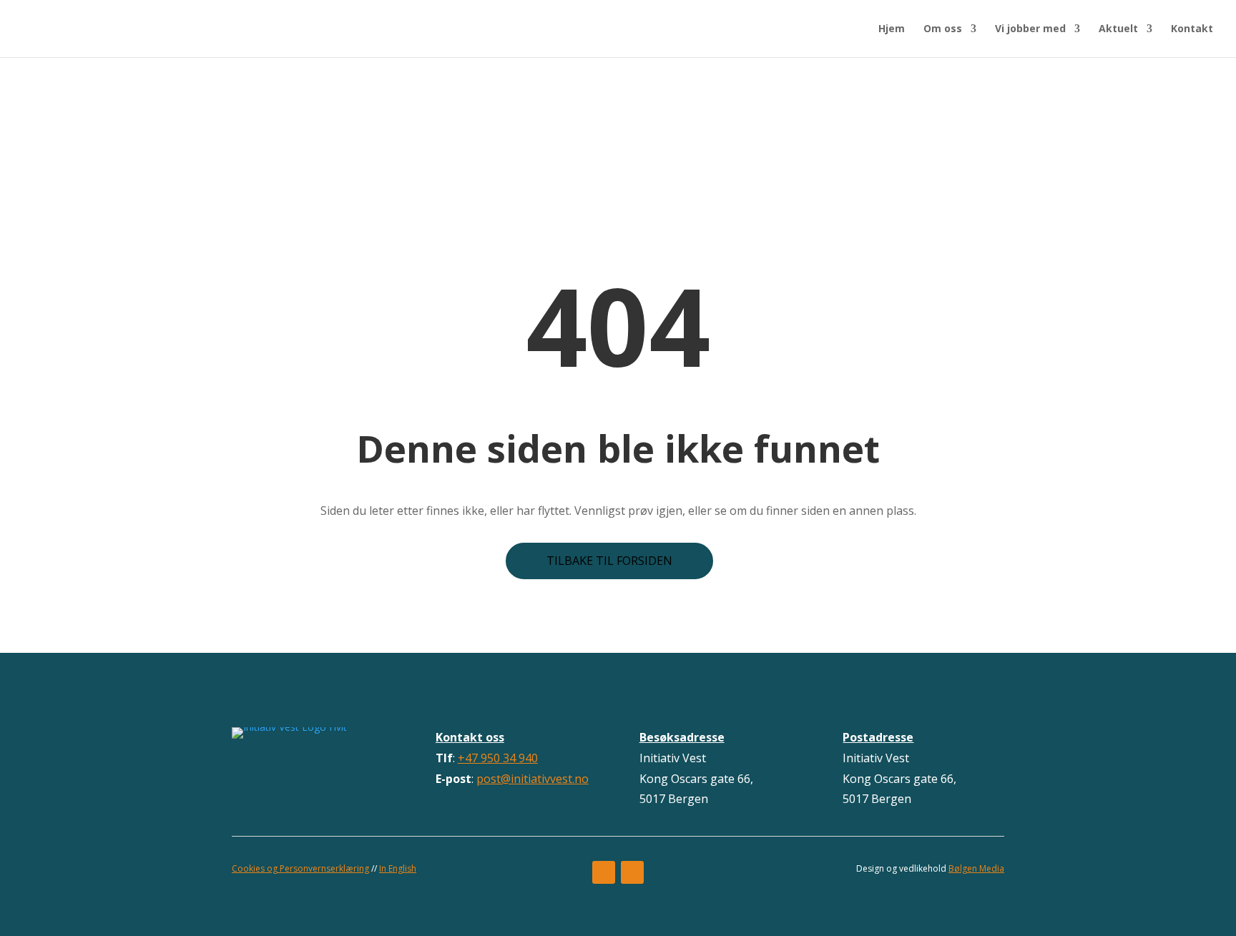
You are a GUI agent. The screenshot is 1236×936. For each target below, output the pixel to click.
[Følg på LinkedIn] (632, 872)
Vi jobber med (1030, 29)
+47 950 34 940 (498, 758)
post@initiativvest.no (532, 779)
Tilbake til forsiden (609, 560)
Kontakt (1192, 29)
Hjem (891, 29)
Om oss (942, 29)
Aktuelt (1118, 29)
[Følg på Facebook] (603, 872)
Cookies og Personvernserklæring (300, 868)
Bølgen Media (976, 868)
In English (397, 868)
